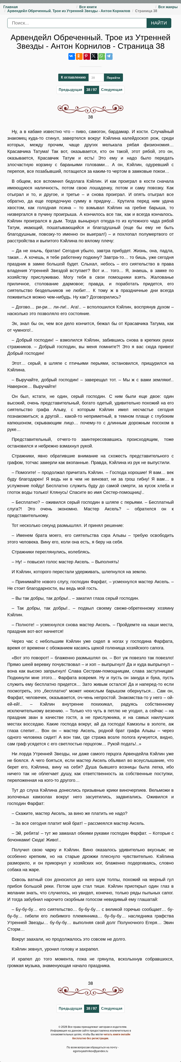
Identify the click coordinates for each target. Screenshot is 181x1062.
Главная (10, 7)
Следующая (111, 90)
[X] (94, 56)
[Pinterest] (86, 56)
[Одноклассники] (79, 56)
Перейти (113, 77)
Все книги (88, 7)
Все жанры (168, 7)
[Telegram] (109, 56)
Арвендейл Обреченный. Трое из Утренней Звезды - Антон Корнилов (68, 11)
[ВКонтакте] (71, 56)
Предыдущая (70, 90)
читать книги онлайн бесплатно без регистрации (101, 1036)
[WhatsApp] (101, 56)
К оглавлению (73, 77)
